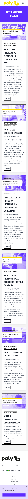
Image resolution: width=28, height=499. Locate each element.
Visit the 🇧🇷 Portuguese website (11, 470)
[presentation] (14, 32)
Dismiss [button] (14, 495)
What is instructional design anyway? (12, 419)
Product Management (10, 348)
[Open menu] (22, 3)
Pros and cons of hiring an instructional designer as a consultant (12, 204)
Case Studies (14, 481)
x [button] (26, 486)
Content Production (10, 43)
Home (14, 476)
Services (14, 479)
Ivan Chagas (9, 66)
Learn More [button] (12, 490)
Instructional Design (10, 45)
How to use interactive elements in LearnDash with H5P (12, 56)
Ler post (8, 98)
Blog (14, 484)
